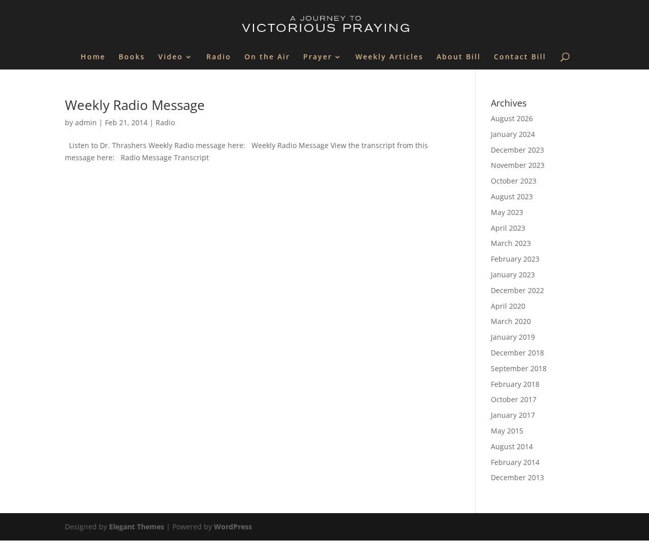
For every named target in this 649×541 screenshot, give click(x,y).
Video (170, 57)
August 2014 (512, 446)
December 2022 (517, 290)
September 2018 (519, 368)
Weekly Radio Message (135, 105)
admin (86, 122)
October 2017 (513, 399)
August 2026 (512, 118)
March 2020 (511, 321)
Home (93, 57)
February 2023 (515, 259)
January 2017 (513, 415)
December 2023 (517, 150)
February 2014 (515, 462)
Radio (218, 57)
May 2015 (507, 431)
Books (132, 57)
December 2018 (517, 352)
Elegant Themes (136, 526)
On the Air (267, 57)
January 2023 (513, 274)
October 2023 (513, 181)
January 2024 (513, 134)
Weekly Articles (389, 57)
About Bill (459, 57)
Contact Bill (520, 57)
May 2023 (507, 212)
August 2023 (512, 196)
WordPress (233, 526)
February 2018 (515, 384)
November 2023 (518, 165)
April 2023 (508, 228)
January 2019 (513, 337)
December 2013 (517, 477)
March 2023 (511, 243)
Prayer (317, 57)
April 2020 (508, 306)
